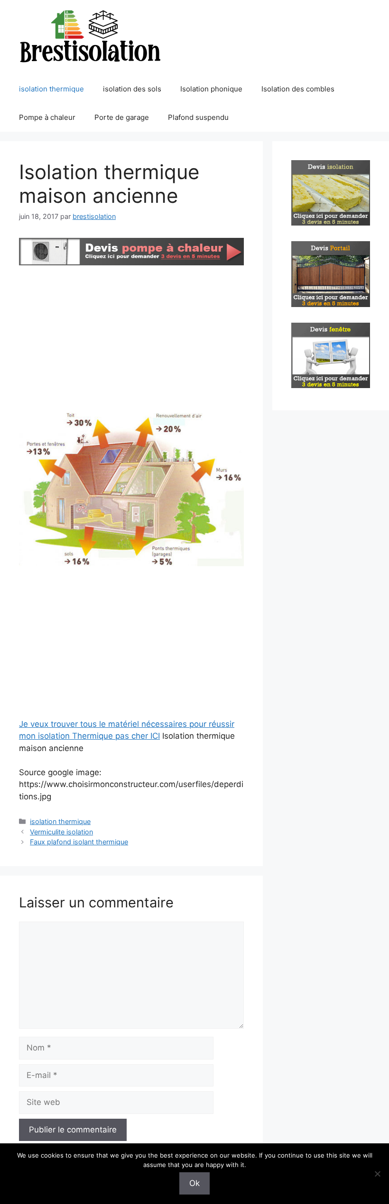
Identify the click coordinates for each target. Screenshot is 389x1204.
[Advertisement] (131, 339)
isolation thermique (51, 88)
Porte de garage (121, 117)
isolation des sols (132, 88)
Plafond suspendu (198, 117)
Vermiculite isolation (61, 832)
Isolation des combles (297, 88)
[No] (377, 1173)
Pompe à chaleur (47, 117)
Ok (194, 1183)
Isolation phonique (211, 88)
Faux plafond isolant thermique (79, 842)
